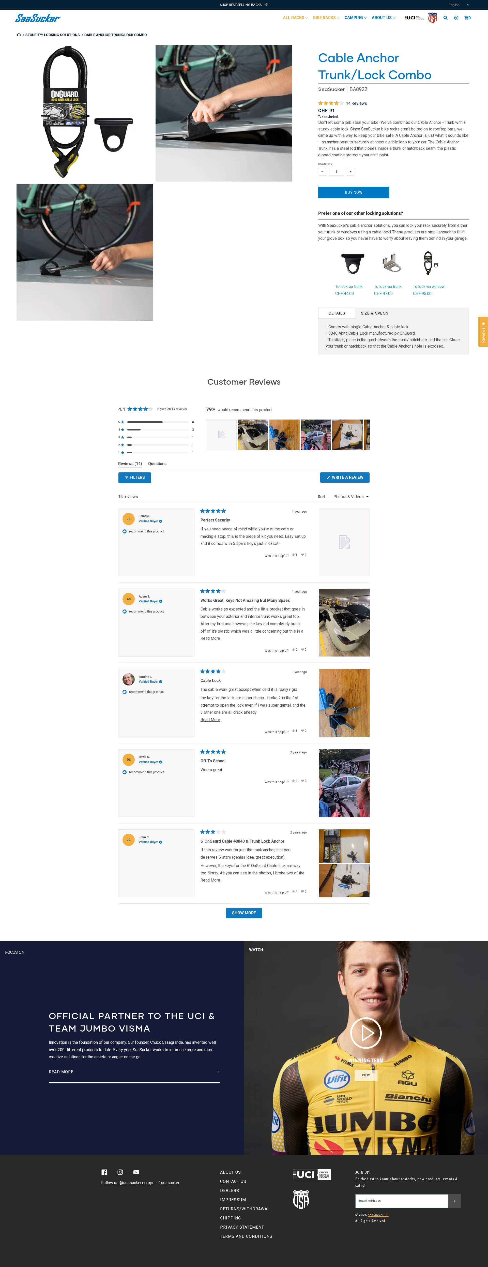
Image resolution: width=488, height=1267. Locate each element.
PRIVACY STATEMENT (242, 1227)
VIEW (366, 1075)
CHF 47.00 (383, 293)
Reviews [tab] (130, 464)
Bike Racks (325, 17)
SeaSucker (331, 89)
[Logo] (38, 18)
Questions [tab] (157, 464)
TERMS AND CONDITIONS (246, 1236)
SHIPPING (230, 1218)
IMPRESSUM (233, 1199)
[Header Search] (447, 18)
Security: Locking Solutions (52, 35)
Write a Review (350, 479)
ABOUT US (230, 1172)
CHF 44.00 (344, 293)
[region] (288, 435)
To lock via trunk (348, 286)
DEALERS (229, 1190)
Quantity (325, 164)
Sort (322, 496)
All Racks (294, 17)
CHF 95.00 (422, 293)
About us (382, 17)
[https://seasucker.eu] (19, 35)
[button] (466, 17)
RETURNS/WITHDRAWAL (245, 1208)
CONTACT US (233, 1181)
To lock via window (429, 286)
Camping (354, 17)
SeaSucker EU (378, 1215)
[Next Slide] (366, 435)
